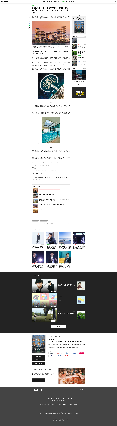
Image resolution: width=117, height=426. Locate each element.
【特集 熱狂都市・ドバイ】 (45, 18)
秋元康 (66, 347)
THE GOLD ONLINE (67, 412)
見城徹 (77, 347)
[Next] (69, 103)
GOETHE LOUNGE (47, 412)
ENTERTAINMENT (65, 404)
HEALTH (53, 404)
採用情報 (77, 413)
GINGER (58, 412)
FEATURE (68, 1)
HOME (33, 223)
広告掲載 (40, 413)
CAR (51, 1)
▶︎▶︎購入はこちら (36, 179)
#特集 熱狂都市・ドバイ (43, 220)
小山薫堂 (69, 347)
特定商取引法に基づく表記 (56, 413)
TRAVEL (40, 223)
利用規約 (50, 413)
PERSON (44, 1)
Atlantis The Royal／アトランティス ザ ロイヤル (41, 165)
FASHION (41, 404)
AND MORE (75, 404)
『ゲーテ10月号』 (79, 344)
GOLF (59, 1)
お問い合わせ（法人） (71, 413)
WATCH (48, 1)
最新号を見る (38, 356)
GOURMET (55, 1)
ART (48, 404)
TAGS (64, 400)
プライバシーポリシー (45, 413)
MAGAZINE (59, 400)
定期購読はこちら (39, 359)
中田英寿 (73, 347)
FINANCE (70, 404)
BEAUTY (56, 404)
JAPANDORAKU (53, 412)
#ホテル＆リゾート (35, 220)
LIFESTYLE (63, 1)
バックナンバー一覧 (38, 363)
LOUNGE (72, 1)
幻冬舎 (71, 412)
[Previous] (33, 103)
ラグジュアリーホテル (53, 16)
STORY (73, 398)
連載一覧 (58, 326)
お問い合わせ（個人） (64, 413)
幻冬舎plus (61, 412)
